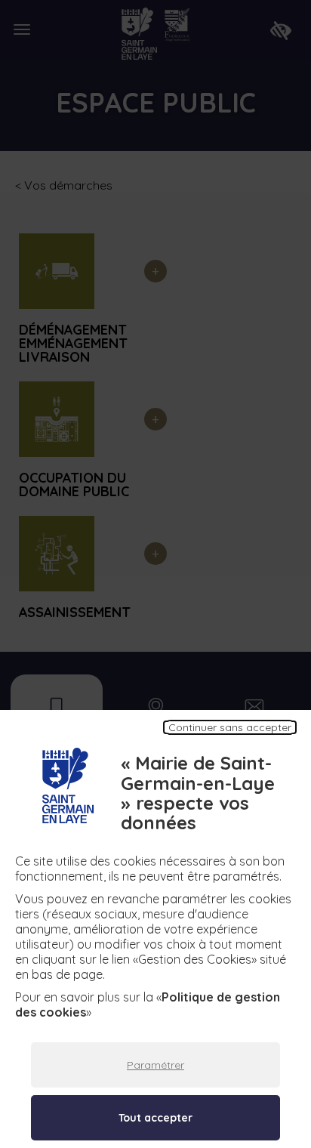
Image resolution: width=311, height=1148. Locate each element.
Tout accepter (155, 1118)
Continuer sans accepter (229, 727)
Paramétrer (155, 1065)
